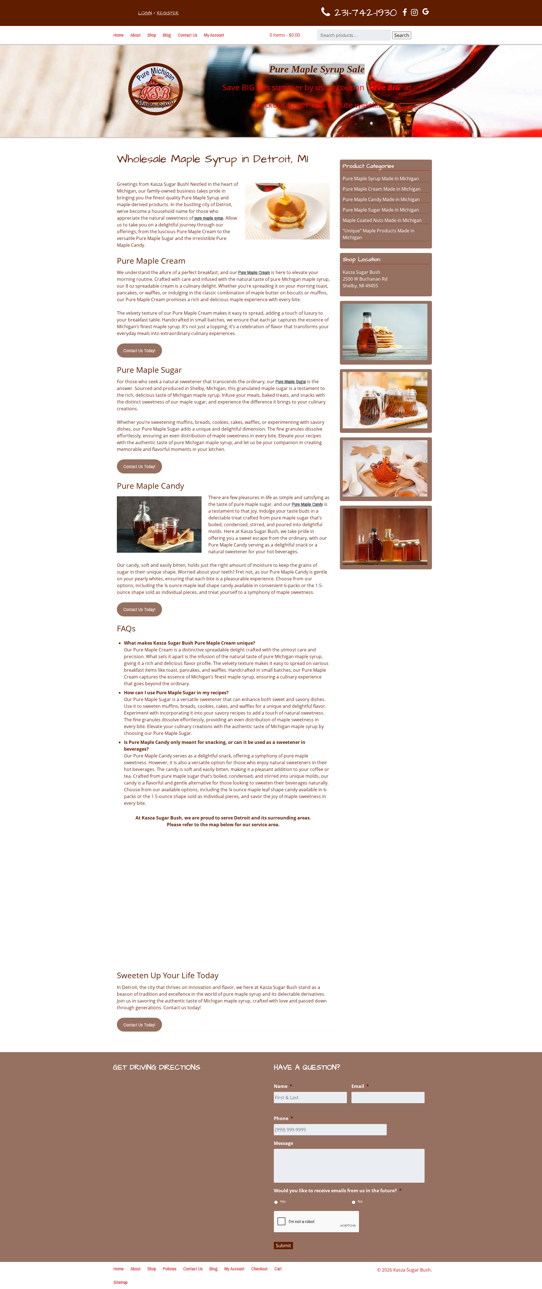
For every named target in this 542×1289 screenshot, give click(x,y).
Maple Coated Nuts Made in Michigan (382, 220)
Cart (278, 1269)
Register (168, 13)
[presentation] (317, 1222)
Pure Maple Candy (307, 504)
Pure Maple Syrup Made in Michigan (381, 178)
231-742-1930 (363, 13)
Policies (169, 1269)
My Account (214, 35)
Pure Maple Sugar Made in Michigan (381, 210)
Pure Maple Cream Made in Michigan (382, 189)
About (135, 35)
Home (118, 35)
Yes (283, 1201)
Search (401, 35)
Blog (167, 35)
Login (145, 13)
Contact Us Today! (139, 350)
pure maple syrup (208, 218)
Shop (151, 35)
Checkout (259, 1269)
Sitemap (120, 1282)
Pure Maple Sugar (291, 381)
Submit (283, 1245)
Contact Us (187, 35)
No (360, 1201)
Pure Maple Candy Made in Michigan (381, 199)
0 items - (285, 35)
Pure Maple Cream (254, 272)
